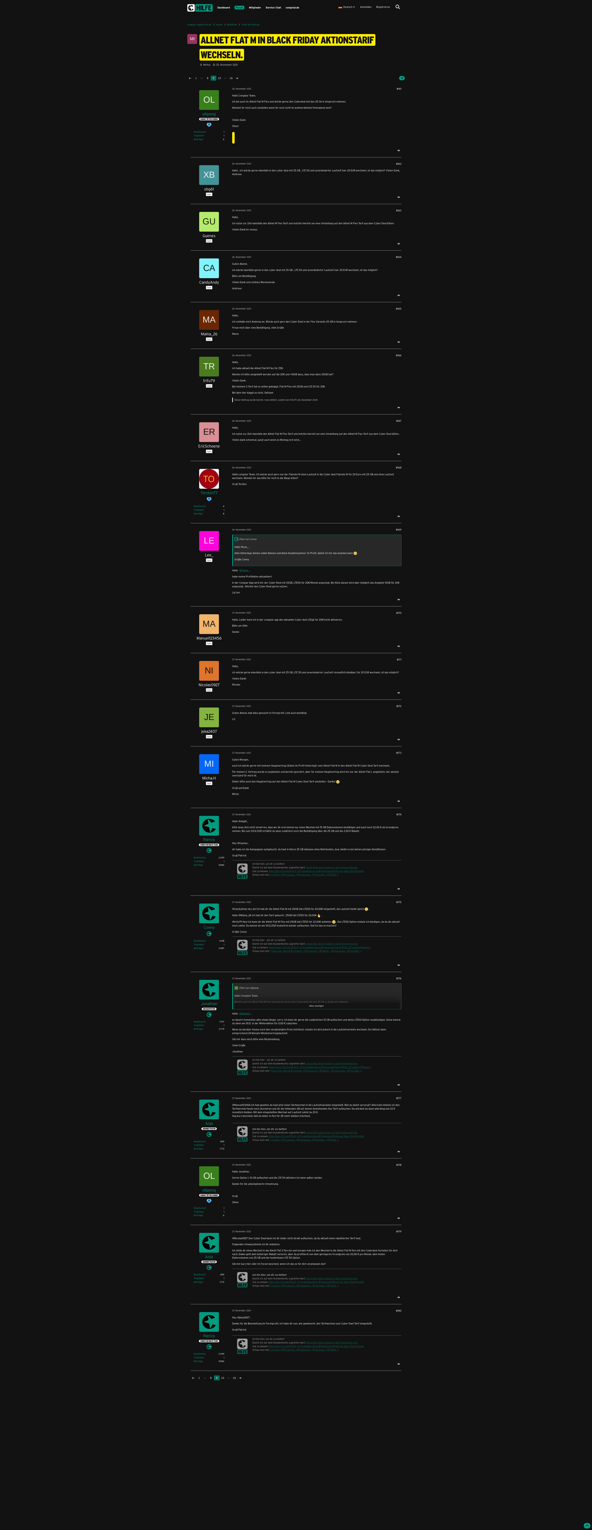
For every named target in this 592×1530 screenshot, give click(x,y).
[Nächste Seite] (237, 78)
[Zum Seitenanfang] (587, 1525)
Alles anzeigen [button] (316, 1005)
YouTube (320, 874)
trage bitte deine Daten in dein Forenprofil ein (331, 943)
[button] (347, 7)
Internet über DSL (344, 871)
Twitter (325, 951)
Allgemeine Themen (280, 947)
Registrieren (383, 6)
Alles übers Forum (279, 1136)
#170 (398, 612)
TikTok (332, 874)
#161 (399, 88)
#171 (399, 659)
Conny (244, 570)
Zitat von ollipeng (248, 987)
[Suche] (397, 7)
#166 (398, 355)
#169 (398, 529)
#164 (398, 257)
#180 (398, 1310)
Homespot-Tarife (332, 947)
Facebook (289, 874)
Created (274, 874)
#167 (398, 420)
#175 (398, 902)
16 (231, 78)
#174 (398, 814)
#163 (398, 210)
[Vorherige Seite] (190, 78)
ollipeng (245, 1013)
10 (219, 78)
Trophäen (198, 135)
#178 (398, 1164)
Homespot (326, 871)
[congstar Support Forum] (200, 7)
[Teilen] (402, 78)
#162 (398, 163)
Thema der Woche (280, 951)
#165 (398, 308)
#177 (398, 1098)
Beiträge (198, 139)
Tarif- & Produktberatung (305, 871)
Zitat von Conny (248, 539)
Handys (366, 947)
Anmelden (366, 6)
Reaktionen (199, 131)
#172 (398, 706)
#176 (398, 978)
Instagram (304, 874)
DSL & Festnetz (351, 947)
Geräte (360, 871)
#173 (398, 752)
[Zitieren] (398, 150)
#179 (398, 1231)
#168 (398, 467)
